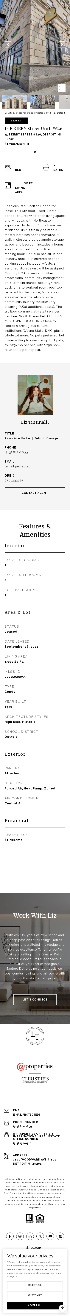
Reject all (35, 1285)
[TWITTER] (40, 1236)
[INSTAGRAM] (20, 1236)
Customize (35, 1295)
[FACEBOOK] (10, 1236)
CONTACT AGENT (35, 492)
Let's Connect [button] (35, 999)
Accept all (35, 1305)
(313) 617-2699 (16, 452)
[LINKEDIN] (30, 1236)
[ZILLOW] (60, 1236)
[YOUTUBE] (50, 1236)
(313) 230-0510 (22, 1143)
